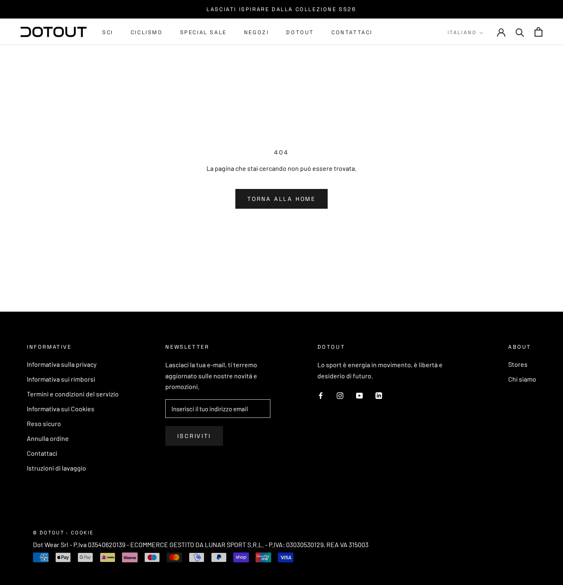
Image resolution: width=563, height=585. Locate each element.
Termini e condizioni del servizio (73, 394)
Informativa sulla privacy (61, 364)
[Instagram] (340, 394)
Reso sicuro (44, 423)
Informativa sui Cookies (60, 409)
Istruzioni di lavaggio (56, 468)
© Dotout (48, 532)
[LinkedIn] (378, 394)
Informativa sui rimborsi (61, 379)
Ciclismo (147, 32)
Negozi (256, 32)
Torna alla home (281, 199)
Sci (107, 32)
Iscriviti (194, 436)
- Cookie (80, 532)
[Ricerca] (520, 32)
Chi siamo (522, 379)
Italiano (462, 32)
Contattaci (352, 32)
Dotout (300, 32)
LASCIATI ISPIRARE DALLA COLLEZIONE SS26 (281, 9)
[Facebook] (320, 394)
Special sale (203, 32)
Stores (518, 364)
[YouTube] (359, 394)
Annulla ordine (48, 438)
